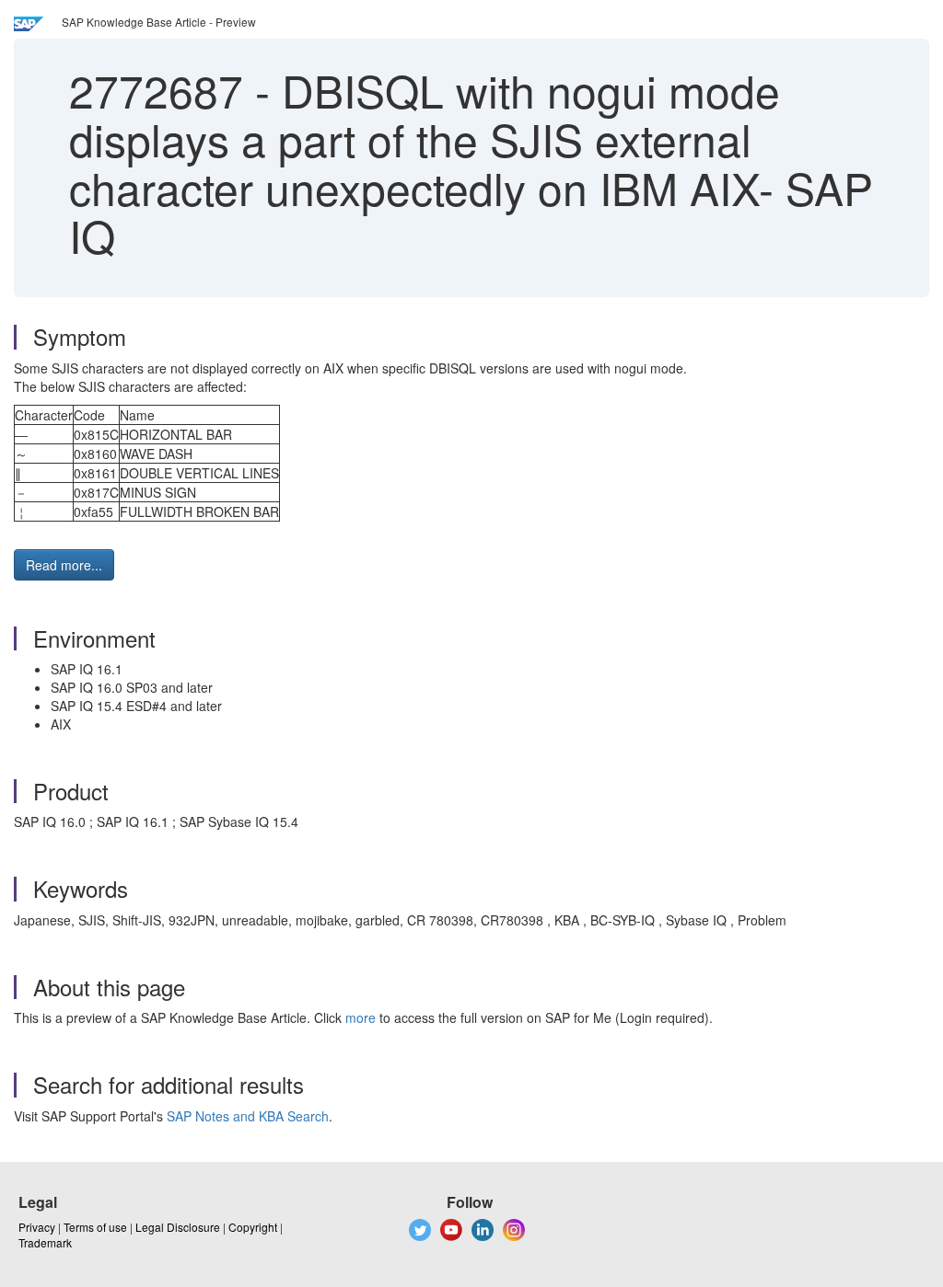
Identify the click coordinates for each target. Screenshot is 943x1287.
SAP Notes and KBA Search (248, 1116)
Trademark (45, 1242)
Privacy (36, 1227)
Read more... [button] (64, 565)
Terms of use (95, 1227)
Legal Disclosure (177, 1227)
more (360, 1017)
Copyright (252, 1227)
